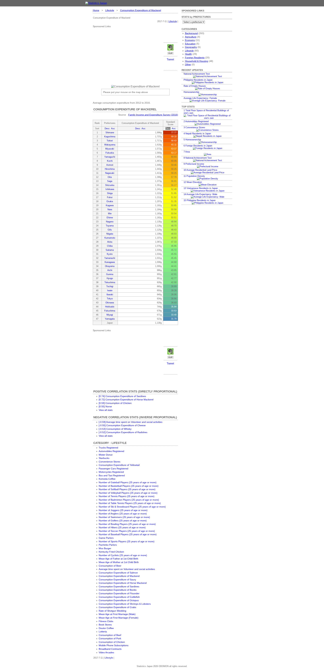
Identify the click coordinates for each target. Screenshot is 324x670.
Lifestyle (109, 10)
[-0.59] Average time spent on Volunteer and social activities (130, 422)
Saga (109, 181)
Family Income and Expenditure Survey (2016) (153, 114)
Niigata (109, 234)
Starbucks (104, 458)
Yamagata (110, 319)
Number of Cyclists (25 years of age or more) (123, 555)
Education (190, 43)
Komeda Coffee (107, 478)
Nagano (109, 221)
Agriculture (190, 36)
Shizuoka (109, 185)
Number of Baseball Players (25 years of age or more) (128, 534)
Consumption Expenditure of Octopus (119, 600)
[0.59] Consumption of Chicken (115, 403)
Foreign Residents (195, 57)
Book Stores (105, 624)
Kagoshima (109, 136)
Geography (191, 47)
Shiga (110, 193)
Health (188, 54)
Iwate (109, 290)
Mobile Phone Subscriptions (113, 645)
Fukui (109, 197)
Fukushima (109, 310)
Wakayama (109, 144)
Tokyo (110, 298)
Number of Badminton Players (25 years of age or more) (129, 499)
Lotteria (103, 631)
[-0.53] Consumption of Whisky (115, 429)
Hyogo (110, 278)
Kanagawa (110, 262)
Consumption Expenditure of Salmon (118, 572)
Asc (113, 128)
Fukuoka (109, 153)
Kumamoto (109, 238)
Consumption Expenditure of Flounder (119, 593)
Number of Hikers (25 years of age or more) (122, 527)
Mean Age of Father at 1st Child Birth (118, 558)
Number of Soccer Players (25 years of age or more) (127, 531)
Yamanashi (109, 258)
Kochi (110, 161)
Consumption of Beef (110, 635)
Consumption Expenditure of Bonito (118, 590)
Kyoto (110, 254)
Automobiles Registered (111, 451)
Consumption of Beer (110, 565)
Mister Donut (105, 454)
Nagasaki (109, 173)
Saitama (110, 250)
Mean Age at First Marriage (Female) (118, 617)
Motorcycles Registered (111, 472)
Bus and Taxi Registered (112, 475)
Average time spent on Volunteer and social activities (127, 569)
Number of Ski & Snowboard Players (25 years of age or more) (132, 506)
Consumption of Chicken (112, 642)
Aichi (109, 270)
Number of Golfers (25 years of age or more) (123, 520)
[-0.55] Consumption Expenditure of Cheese (122, 425)
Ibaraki (109, 294)
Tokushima (109, 282)
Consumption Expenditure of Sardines (119, 586)
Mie (110, 213)
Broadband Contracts (110, 649)
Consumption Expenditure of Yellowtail (119, 465)
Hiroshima (110, 169)
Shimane (109, 132)
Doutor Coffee (106, 628)
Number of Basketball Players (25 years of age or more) (128, 486)
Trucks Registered (108, 447)
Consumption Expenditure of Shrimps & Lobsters (125, 604)
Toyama (110, 225)
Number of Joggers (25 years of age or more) (123, 510)
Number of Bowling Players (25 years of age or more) (127, 524)
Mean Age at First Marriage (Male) (117, 614)
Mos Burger (105, 548)
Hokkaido (109, 306)
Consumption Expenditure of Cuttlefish (119, 597)
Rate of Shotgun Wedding (112, 610)
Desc (107, 128)
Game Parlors (106, 538)
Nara (109, 209)
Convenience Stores (109, 461)
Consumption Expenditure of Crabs (117, 607)
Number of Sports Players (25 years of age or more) (126, 541)
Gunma (109, 274)
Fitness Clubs (106, 621)
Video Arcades (106, 652)
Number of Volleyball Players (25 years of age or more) (128, 492)
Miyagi (109, 314)
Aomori (109, 165)
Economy (190, 40)
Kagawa (110, 205)
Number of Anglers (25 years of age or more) (123, 513)
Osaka (109, 201)
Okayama (109, 266)
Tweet (170, 59)
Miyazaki (109, 148)
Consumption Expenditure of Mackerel (140, 10)
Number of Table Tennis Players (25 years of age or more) (130, 503)
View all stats (106, 410)
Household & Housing (196, 61)
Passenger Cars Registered (113, 468)
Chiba (110, 246)
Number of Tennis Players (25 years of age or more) (126, 496)
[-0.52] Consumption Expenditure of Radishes (123, 432)
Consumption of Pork (110, 638)
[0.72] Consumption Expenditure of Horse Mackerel (126, 399)
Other (188, 64)
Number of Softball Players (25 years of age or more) (127, 489)
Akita (109, 242)
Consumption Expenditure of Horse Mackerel (123, 583)
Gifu (110, 229)
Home (96, 10)
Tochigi (109, 286)
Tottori (110, 140)
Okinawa (109, 302)
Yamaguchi (109, 157)
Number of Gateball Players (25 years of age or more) (127, 482)
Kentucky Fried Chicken (111, 551)
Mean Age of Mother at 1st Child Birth (119, 562)
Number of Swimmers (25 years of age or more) (124, 517)
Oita (110, 177)
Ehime (110, 217)
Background (191, 33)
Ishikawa (109, 189)
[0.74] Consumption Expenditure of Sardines (122, 396)
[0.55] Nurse (105, 406)
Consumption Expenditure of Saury (117, 579)
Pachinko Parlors (108, 544)
